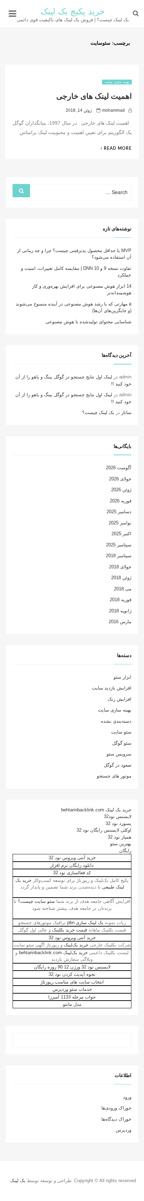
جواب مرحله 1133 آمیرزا (72, 997)
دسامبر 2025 (119, 511)
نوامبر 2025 (120, 522)
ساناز (126, 412)
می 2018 (122, 588)
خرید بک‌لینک (76, 945)
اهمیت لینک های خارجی (94, 96)
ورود (127, 1097)
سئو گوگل (121, 743)
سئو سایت (121, 732)
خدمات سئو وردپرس (72, 989)
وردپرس (123, 1130)
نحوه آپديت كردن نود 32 (72, 974)
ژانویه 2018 (120, 610)
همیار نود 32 (119, 837)
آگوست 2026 (118, 467)
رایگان (125, 850)
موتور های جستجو (114, 776)
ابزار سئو (122, 677)
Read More (113, 148)
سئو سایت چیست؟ (36, 901)
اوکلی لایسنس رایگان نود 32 (104, 830)
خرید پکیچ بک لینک (73, 12)
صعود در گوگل (117, 765)
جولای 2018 (120, 566)
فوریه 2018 (120, 599)
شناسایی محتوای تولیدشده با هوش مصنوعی (88, 321)
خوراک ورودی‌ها (116, 1108)
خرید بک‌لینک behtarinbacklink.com (53, 952)
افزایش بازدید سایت (111, 688)
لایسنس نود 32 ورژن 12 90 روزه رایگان (72, 967)
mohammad (113, 110)
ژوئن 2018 (121, 577)
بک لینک (18, 1180)
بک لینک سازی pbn (85, 922)
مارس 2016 (120, 621)
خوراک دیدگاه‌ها (116, 1119)
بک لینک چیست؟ (98, 412)
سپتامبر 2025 (118, 544)
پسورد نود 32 (118, 823)
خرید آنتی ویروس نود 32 (72, 857)
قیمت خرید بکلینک (69, 930)
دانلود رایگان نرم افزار (72, 865)
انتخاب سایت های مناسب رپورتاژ (72, 982)
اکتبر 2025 (121, 533)
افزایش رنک (119, 699)
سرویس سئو (119, 754)
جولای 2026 (120, 478)
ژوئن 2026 (121, 489)
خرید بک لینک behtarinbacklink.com (96, 809)
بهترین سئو (120, 843)
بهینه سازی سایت (117, 82)
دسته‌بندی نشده (116, 721)
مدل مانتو (72, 1004)
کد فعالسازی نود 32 (72, 872)
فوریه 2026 (120, 500)
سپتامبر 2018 (118, 555)
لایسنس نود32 (117, 816)
